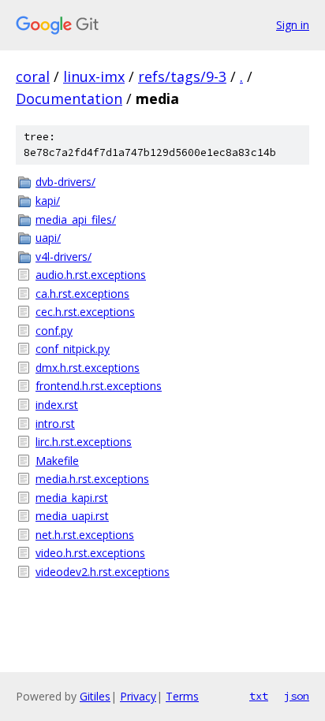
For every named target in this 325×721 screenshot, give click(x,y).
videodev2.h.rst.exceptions (102, 571)
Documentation (69, 98)
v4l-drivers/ (63, 256)
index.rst (56, 404)
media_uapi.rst (72, 515)
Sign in (292, 24)
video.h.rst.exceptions (90, 552)
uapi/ (48, 237)
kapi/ (47, 200)
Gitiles (95, 696)
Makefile (57, 460)
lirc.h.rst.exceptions (83, 441)
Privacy (138, 696)
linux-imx (94, 76)
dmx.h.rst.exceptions (87, 367)
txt (258, 696)
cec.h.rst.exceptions (85, 311)
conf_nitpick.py (72, 348)
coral (33, 76)
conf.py (54, 330)
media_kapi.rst (71, 497)
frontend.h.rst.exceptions (98, 385)
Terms (182, 696)
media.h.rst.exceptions (92, 478)
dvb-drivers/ (65, 181)
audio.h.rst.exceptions (90, 274)
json (296, 696)
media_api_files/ (75, 219)
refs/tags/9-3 (182, 76)
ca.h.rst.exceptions (82, 293)
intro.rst (55, 423)
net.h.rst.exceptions (84, 534)
